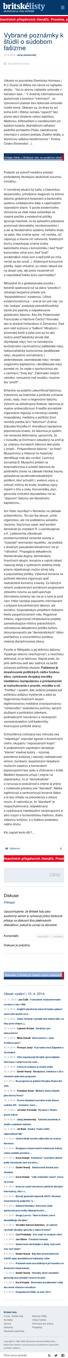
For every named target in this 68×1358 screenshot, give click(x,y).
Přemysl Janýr (25, 1047)
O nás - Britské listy (13, 1316)
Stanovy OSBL (39, 1316)
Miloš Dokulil (24, 1038)
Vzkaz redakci (39, 1319)
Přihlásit (9, 902)
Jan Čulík (23, 999)
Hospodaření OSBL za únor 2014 (33, 1292)
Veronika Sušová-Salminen (30, 1225)
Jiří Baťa (21, 1129)
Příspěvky (37, 1327)
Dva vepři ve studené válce (47, 1234)
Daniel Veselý (24, 1071)
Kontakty (8, 1319)
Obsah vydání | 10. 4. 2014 (24, 993)
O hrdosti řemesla (38, 1239)
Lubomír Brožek (25, 1028)
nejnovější (43, 936)
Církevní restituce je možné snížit (35, 1066)
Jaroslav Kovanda (27, 1109)
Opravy (7, 1323)
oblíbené (58, 936)
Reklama (8, 1327)
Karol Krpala (22, 1282)
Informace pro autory (42, 1323)
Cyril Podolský (23, 1234)
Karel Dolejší (22, 1157)
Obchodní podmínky (14, 1331)
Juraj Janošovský (26, 55)
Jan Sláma (21, 1239)
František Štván (25, 1090)
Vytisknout (14, 848)
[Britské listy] (34, 157)
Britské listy (28, 8)
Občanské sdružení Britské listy (40, 1341)
